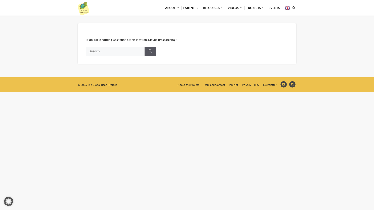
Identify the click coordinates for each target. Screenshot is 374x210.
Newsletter (270, 84)
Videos (233, 8)
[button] (8, 201)
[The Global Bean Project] (83, 8)
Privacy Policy (250, 84)
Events (274, 8)
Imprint (233, 84)
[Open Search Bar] (293, 8)
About (170, 8)
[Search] (150, 51)
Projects (253, 8)
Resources (211, 8)
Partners (190, 8)
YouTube (283, 84)
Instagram (292, 84)
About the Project (188, 84)
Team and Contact (214, 84)
